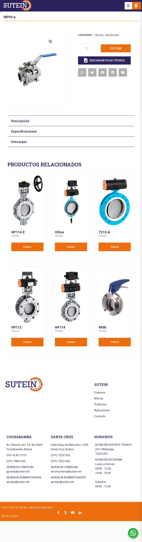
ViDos (59, 232)
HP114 (60, 327)
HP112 (16, 327)
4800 (102, 327)
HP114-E (18, 232)
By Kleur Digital (10, 516)
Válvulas (98, 35)
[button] (128, 5)
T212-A (104, 232)
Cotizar (115, 48)
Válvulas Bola (112, 35)
